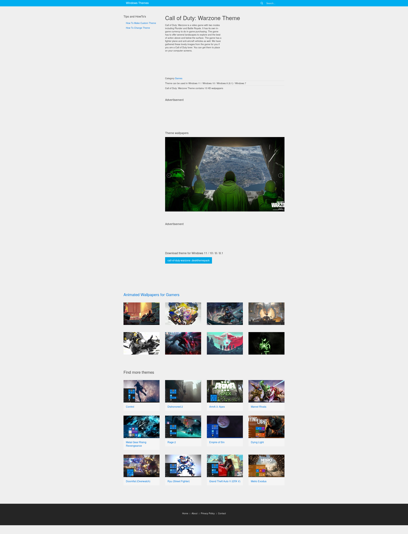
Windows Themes (137, 3)
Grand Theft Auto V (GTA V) (224, 481)
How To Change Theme (138, 27)
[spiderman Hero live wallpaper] (266, 343)
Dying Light (257, 442)
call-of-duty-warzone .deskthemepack (189, 260)
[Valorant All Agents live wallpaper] (225, 343)
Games (178, 78)
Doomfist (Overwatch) (138, 481)
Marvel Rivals (258, 406)
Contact (222, 513)
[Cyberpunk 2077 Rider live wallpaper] (142, 313)
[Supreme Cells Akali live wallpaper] (225, 313)
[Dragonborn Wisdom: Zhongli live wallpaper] (266, 313)
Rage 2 (172, 442)
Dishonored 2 (175, 406)
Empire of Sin (217, 442)
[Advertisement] (142, 137)
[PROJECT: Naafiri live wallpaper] (183, 343)
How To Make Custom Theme (141, 23)
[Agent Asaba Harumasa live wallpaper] (142, 343)
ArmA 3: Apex (217, 406)
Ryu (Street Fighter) (179, 481)
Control (130, 406)
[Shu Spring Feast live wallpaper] (183, 313)
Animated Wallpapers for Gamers (151, 294)
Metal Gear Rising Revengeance (136, 443)
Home (185, 513)
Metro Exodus (258, 481)
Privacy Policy (208, 513)
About (194, 513)
